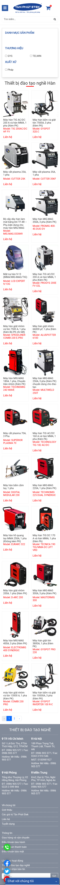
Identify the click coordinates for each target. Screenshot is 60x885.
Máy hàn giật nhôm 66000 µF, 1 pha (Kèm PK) (44, 329)
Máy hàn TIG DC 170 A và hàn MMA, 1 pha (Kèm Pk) (44, 538)
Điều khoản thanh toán (14, 846)
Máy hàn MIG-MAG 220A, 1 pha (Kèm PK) (44, 487)
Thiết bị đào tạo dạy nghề (16, 865)
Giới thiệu (7, 809)
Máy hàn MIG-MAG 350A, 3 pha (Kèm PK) (44, 220)
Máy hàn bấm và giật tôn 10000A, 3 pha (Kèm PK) (44, 695)
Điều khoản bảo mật (13, 851)
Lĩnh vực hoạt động (12, 860)
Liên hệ (6, 819)
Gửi (54, 875)
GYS (10, 56)
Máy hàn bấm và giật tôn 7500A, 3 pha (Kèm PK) (44, 122)
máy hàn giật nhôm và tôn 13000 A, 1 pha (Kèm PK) (15, 695)
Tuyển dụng (8, 823)
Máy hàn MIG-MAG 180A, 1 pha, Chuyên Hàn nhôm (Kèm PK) (14, 381)
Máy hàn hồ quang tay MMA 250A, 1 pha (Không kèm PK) (15, 538)
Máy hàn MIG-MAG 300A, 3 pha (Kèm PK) (44, 592)
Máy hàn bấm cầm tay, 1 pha (13, 487)
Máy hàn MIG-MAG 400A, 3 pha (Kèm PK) (15, 642)
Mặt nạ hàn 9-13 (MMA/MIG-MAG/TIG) (15, 276)
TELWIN (37, 56)
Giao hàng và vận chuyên (15, 837)
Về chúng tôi (8, 805)
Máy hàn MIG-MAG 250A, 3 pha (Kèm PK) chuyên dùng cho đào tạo (44, 383)
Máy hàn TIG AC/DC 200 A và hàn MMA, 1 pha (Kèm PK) (14, 122)
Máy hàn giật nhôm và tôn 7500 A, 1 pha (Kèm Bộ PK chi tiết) (14, 329)
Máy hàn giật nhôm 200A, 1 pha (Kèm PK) (15, 592)
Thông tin (7, 833)
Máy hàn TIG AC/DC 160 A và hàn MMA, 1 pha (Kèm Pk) (44, 436)
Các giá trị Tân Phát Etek (15, 814)
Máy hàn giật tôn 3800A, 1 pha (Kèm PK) (43, 643)
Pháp (10, 69)
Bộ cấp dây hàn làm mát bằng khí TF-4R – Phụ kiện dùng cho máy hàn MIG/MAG (15, 223)
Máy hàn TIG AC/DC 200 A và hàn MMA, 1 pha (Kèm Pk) (44, 277)
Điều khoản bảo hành (13, 842)
